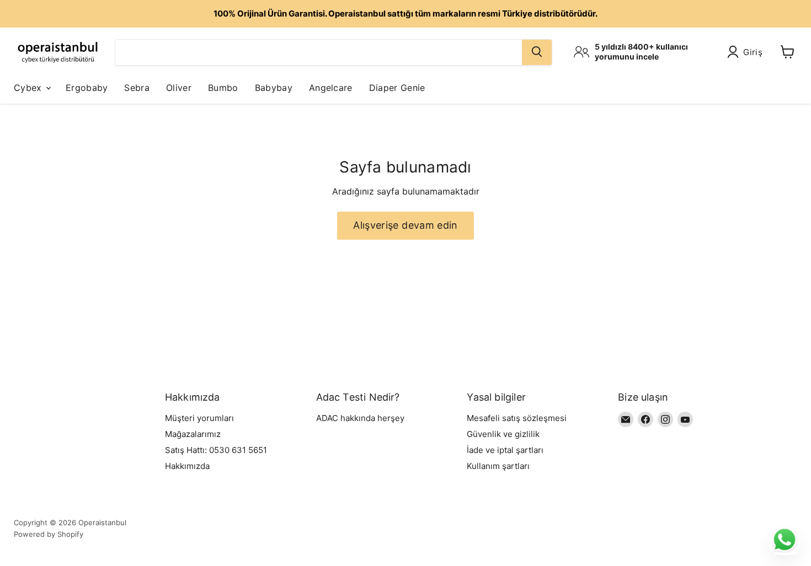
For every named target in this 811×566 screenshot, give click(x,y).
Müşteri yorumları (199, 418)
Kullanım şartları (498, 466)
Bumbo (223, 87)
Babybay (273, 87)
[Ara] (537, 51)
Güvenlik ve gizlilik (503, 434)
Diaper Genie (397, 87)
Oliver (178, 87)
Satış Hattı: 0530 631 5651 (216, 450)
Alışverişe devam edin (405, 225)
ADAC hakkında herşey (360, 418)
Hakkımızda (187, 466)
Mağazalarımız (193, 434)
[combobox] (318, 51)
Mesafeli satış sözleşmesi (517, 418)
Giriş (753, 52)
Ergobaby (87, 87)
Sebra (137, 87)
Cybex (29, 87)
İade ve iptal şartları (505, 450)
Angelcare (331, 87)
